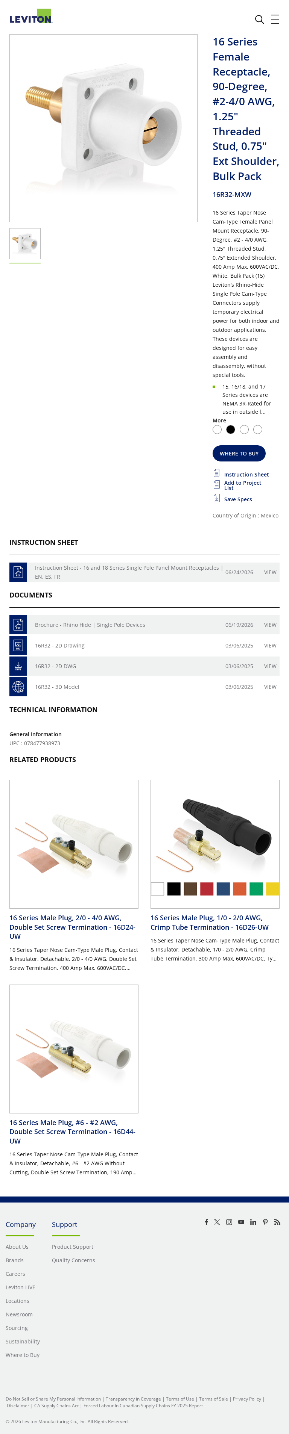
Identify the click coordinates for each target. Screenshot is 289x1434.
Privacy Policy (247, 1399)
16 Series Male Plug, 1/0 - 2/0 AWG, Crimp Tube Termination (210, 922)
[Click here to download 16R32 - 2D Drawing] (18, 645)
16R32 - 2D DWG (55, 666)
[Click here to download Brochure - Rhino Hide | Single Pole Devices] (18, 624)
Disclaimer (18, 1405)
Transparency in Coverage (133, 1399)
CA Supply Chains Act (56, 1405)
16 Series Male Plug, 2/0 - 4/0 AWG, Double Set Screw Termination (72, 927)
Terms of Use (180, 1399)
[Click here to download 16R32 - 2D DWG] (18, 666)
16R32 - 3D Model (57, 686)
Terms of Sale (213, 1399)
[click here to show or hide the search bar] (259, 19)
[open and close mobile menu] (275, 19)
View (270, 572)
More (219, 420)
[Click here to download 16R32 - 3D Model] (18, 686)
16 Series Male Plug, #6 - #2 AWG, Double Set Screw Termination (72, 1131)
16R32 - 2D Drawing (60, 645)
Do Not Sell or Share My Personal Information (53, 1399)
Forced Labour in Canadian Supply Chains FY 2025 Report (143, 1405)
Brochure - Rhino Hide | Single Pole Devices (90, 624)
